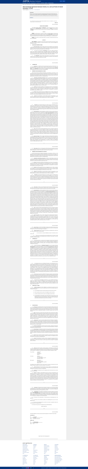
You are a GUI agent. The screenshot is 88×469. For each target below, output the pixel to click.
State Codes (34, 457)
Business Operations (46, 446)
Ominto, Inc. (33, 4)
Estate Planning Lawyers (26, 450)
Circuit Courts (24, 460)
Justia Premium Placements (58, 458)
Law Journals (56, 450)
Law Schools (56, 444)
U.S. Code (24, 457)
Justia (23, 4)
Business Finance (31, 9)
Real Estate (45, 451)
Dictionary (56, 445)
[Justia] (26, 1)
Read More (31, 17)
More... (23, 453)
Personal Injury (35, 452)
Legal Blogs (45, 457)
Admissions (56, 446)
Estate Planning (35, 450)
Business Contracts (29, 4)
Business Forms (46, 458)
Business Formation (46, 445)
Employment (56, 452)
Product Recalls (46, 459)
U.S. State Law (35, 455)
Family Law (34, 451)
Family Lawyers (25, 451)
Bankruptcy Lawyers (25, 445)
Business (45, 444)
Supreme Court (25, 459)
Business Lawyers (25, 446)
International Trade (46, 450)
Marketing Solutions (58, 455)
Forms (25, 4)
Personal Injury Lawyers (26, 452)
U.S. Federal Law (25, 455)
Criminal (34, 446)
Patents (45, 460)
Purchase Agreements (37, 9)
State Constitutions (35, 456)
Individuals (35, 444)
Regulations (24, 458)
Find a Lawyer (25, 444)
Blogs (55, 451)
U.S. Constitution (25, 456)
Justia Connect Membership (58, 456)
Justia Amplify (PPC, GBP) (58, 460)
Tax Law (45, 452)
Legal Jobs (45, 456)
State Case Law (35, 458)
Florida (34, 460)
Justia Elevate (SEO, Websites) (58, 459)
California (34, 459)
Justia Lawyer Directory (58, 457)
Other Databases (46, 455)
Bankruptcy (34, 445)
